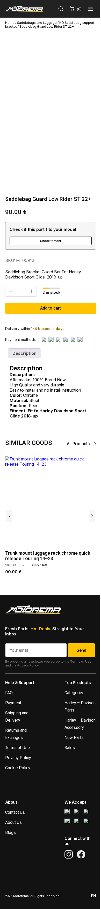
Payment (13, 702)
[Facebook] (81, 854)
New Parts (74, 737)
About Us (13, 822)
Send (81, 650)
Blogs (10, 832)
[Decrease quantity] (10, 291)
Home (10, 23)
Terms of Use (17, 747)
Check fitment (50, 241)
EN (93, 895)
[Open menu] (90, 8)
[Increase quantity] (31, 291)
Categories (74, 692)
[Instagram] (68, 854)
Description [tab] (24, 353)
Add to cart (50, 308)
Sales (69, 747)
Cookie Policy (17, 767)
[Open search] (61, 8)
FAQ (9, 692)
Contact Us (15, 812)
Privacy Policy (18, 757)
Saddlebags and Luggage (37, 23)
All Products (79, 443)
